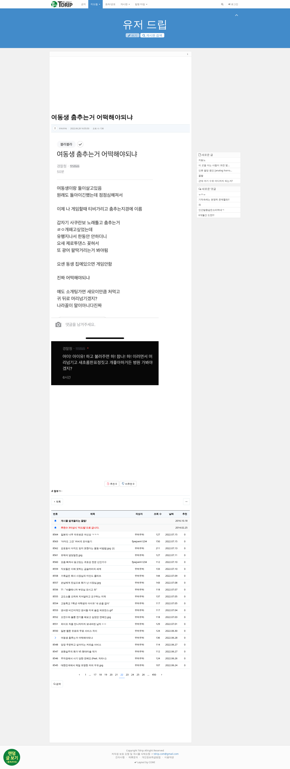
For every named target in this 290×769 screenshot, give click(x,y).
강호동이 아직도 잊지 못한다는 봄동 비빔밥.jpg (86, 548)
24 (132, 674)
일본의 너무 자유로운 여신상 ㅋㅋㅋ (80, 534)
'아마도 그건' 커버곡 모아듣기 (76, 541)
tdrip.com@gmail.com (166, 753)
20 (111, 674)
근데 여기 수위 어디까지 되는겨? (216, 180)
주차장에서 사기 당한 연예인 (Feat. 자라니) (83, 658)
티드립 (95, 4)
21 (116, 674)
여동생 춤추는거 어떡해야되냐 (77, 637)
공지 (83, 4)
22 (121, 674)
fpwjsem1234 (139, 541)
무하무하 (63, 128)
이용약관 (169, 757)
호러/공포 (110, 4)
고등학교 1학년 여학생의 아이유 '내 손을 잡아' (85, 603)
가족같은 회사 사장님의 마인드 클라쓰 (81, 575)
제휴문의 (134, 757)
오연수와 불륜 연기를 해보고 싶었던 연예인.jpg (86, 617)
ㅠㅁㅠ (202, 194)
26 (143, 674)
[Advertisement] (33, 103)
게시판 (124, 4)
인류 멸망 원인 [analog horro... (215, 170)
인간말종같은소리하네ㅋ (211, 209)
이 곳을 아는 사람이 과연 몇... (214, 165)
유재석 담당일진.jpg (71, 555)
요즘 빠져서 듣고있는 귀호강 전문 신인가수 (84, 562)
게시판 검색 (153, 35)
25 (138, 674)
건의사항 (120, 757)
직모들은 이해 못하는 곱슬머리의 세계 (81, 568)
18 (100, 674)
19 (105, 674)
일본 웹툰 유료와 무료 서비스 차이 (79, 630)
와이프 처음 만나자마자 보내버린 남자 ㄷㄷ (84, 624)
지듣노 (202, 160)
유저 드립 (145, 24)
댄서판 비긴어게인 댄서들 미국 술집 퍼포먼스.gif (87, 610)
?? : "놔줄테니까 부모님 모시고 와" (79, 589)
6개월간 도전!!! (206, 215)
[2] (113, 548)
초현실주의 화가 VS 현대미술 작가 (79, 651)
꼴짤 (201, 175)
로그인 (234, 4)
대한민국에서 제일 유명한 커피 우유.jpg (82, 665)
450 (154, 674)
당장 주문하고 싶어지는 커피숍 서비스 (81, 644)
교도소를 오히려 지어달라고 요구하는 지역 (83, 596)
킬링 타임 (140, 4)
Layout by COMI (146, 762)
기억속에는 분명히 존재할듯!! (214, 199)
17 (95, 674)
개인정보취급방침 (151, 757)
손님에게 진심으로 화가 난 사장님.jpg (81, 582)
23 (127, 674)
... (90, 674)
